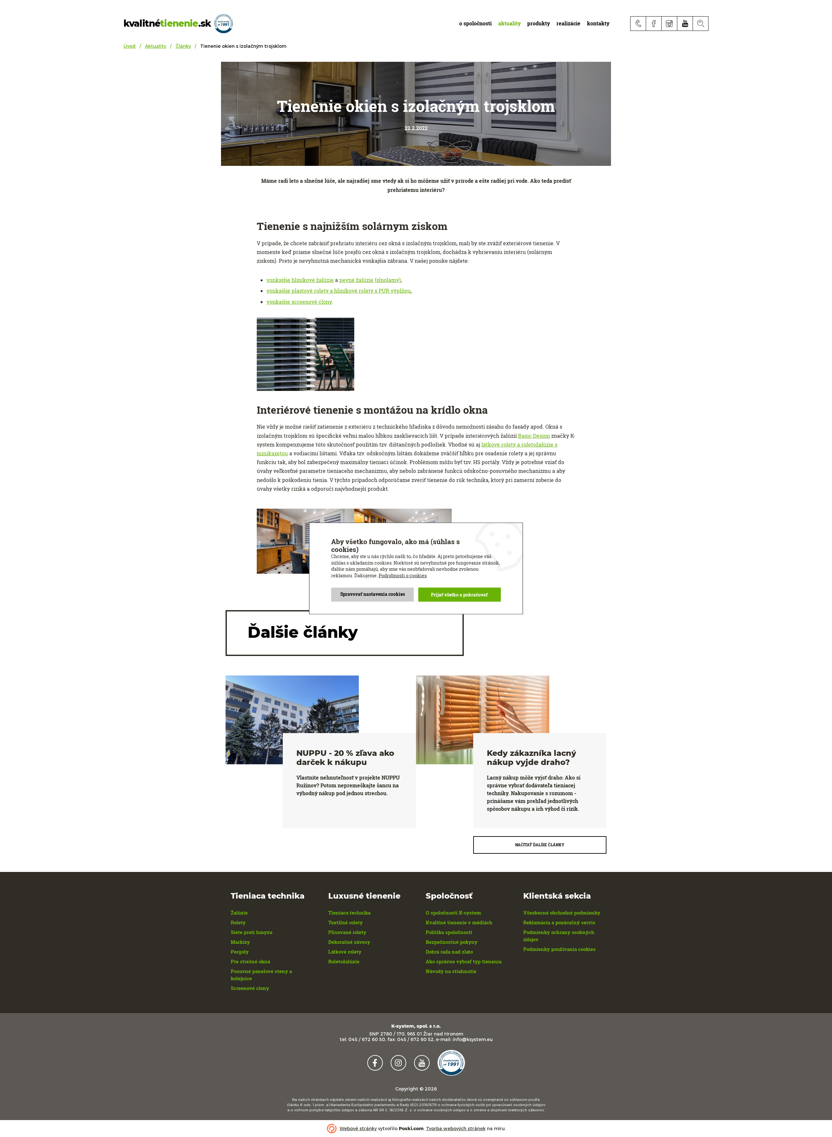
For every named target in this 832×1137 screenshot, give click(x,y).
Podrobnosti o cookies (403, 575)
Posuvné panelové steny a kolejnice (261, 975)
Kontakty (598, 23)
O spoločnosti (475, 23)
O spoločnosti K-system (453, 912)
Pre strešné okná (250, 961)
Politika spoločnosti (449, 932)
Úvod (130, 46)
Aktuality (155, 46)
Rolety (238, 922)
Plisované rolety (347, 932)
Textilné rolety (345, 922)
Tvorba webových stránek (456, 1128)
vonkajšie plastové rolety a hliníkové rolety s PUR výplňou (338, 290)
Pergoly (240, 951)
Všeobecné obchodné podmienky (561, 912)
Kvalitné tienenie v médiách (459, 922)
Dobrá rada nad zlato (449, 951)
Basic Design (534, 435)
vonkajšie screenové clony (299, 301)
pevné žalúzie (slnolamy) (370, 279)
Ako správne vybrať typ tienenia (463, 961)
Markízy (240, 942)
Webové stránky (358, 1128)
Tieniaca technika (349, 912)
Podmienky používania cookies (559, 949)
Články (183, 46)
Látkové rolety (344, 951)
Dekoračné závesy (349, 942)
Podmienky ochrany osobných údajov (558, 936)
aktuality (509, 23)
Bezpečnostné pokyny (451, 942)
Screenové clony (250, 988)
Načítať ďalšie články (539, 844)
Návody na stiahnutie (451, 971)
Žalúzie (239, 912)
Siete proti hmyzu (251, 932)
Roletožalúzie (343, 961)
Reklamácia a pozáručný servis (559, 922)
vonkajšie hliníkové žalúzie (300, 279)
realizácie (568, 23)
